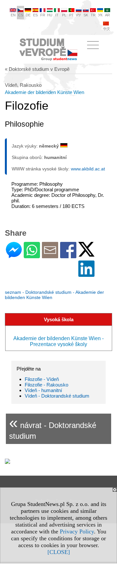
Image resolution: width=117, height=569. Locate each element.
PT (71, 15)
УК (100, 15)
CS (20, 15)
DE (28, 15)
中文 (106, 29)
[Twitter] (86, 253)
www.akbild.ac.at (88, 168)
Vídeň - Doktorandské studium (57, 396)
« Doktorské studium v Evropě (37, 69)
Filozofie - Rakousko (46, 384)
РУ (78, 15)
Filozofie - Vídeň (42, 379)
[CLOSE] (58, 552)
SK (86, 15)
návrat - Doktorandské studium (52, 427)
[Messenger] (14, 255)
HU (49, 15)
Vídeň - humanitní (43, 390)
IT (56, 15)
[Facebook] (68, 255)
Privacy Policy (77, 531)
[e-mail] (50, 255)
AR (107, 15)
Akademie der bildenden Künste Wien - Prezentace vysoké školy (58, 341)
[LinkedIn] (86, 274)
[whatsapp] (32, 255)
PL (64, 15)
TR (93, 15)
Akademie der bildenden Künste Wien (44, 92)
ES (35, 15)
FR (42, 15)
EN (13, 15)
